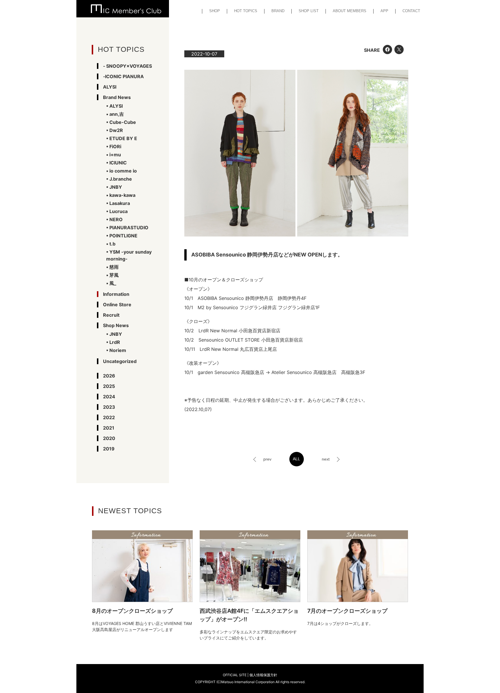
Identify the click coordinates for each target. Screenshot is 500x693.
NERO (116, 219)
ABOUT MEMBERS (349, 11)
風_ (112, 283)
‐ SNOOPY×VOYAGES (127, 66)
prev (267, 459)
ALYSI (109, 87)
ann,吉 (116, 114)
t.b (112, 244)
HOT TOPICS (245, 11)
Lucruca (118, 211)
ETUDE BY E (123, 138)
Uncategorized (120, 361)
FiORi (115, 146)
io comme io (123, 171)
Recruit (111, 315)
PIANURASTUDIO (128, 227)
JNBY (115, 187)
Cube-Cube (122, 122)
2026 (109, 376)
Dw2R (116, 130)
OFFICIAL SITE (235, 675)
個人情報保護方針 (263, 675)
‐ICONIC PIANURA (123, 76)
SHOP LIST (309, 11)
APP (384, 11)
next (326, 459)
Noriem (117, 350)
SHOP (214, 11)
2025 (109, 386)
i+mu (115, 154)
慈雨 (114, 267)
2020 (109, 438)
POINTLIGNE (123, 236)
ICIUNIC (118, 163)
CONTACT (411, 11)
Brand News (117, 97)
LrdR (114, 342)
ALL (296, 458)
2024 (109, 396)
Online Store (117, 304)
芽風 (114, 275)
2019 (109, 449)
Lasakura (119, 203)
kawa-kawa (122, 195)
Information (116, 294)
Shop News (116, 325)
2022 (109, 417)
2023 (109, 407)
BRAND (277, 11)
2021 (108, 428)
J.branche (120, 179)
